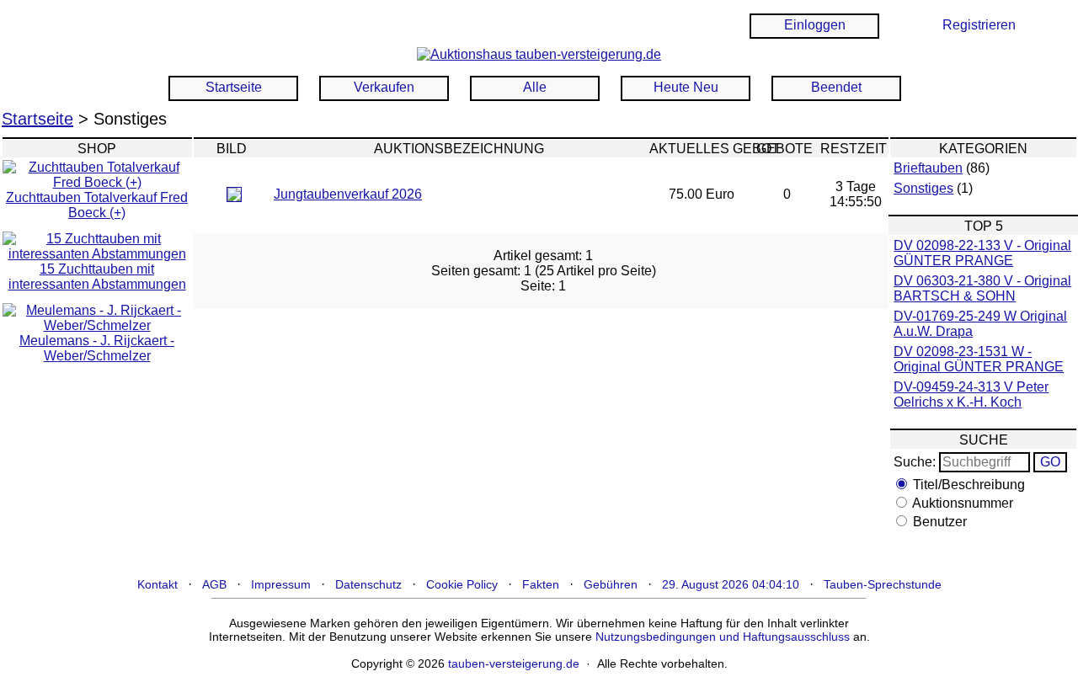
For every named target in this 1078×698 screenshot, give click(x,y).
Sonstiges (923, 188)
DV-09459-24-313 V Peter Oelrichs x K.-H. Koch (971, 394)
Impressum (281, 584)
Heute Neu (686, 87)
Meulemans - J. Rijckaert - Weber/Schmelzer (96, 348)
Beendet (836, 87)
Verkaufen (384, 87)
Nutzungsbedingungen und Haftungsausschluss (722, 636)
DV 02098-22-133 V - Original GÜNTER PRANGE (982, 253)
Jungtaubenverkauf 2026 (348, 194)
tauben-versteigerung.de (513, 663)
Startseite (233, 87)
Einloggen (815, 25)
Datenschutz (368, 584)
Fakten (540, 584)
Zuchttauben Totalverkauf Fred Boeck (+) (97, 205)
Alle (535, 87)
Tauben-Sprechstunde (883, 584)
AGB (214, 584)
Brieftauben (928, 168)
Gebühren (611, 584)
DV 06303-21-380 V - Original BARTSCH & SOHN (982, 288)
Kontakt (157, 584)
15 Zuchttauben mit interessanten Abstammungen (97, 276)
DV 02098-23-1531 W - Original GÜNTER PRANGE (979, 359)
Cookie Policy (462, 584)
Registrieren (979, 25)
